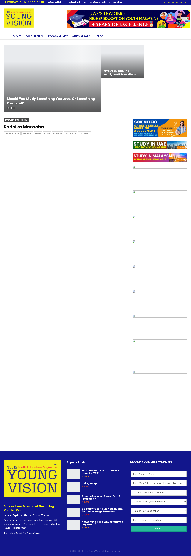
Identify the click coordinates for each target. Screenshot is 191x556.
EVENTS (17, 36)
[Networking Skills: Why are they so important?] (73, 525)
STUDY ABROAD (81, 36)
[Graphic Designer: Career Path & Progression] (73, 499)
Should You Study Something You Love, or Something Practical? (51, 101)
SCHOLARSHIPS (35, 36)
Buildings (57, 133)
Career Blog (70, 133)
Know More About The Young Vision (22, 533)
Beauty (38, 133)
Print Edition (56, 2)
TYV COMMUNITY (58, 36)
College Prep (89, 483)
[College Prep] (73, 487)
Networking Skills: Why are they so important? (102, 523)
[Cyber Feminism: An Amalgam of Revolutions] (122, 61)
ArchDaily (27, 133)
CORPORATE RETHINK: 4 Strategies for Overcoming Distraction (102, 510)
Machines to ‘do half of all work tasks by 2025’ (100, 472)
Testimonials (97, 2)
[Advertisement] (160, 427)
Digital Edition (76, 2)
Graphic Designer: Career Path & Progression (101, 497)
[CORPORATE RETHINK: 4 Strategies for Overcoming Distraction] (73, 512)
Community (84, 133)
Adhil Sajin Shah (12, 133)
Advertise (115, 2)
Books (47, 133)
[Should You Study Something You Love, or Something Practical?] (52, 78)
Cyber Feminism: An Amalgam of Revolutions (120, 72)
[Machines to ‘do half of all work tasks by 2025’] (73, 474)
